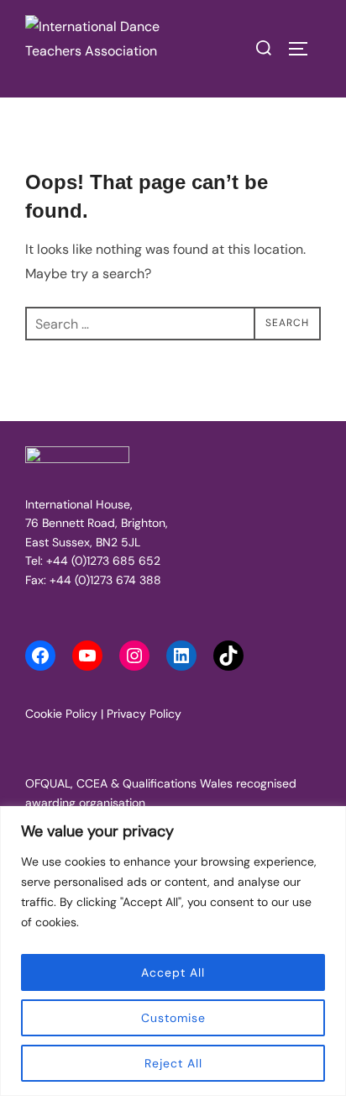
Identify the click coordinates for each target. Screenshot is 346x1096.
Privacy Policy (144, 713)
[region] (173, 951)
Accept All (173, 972)
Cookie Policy (61, 713)
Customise (173, 1017)
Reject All (173, 1063)
